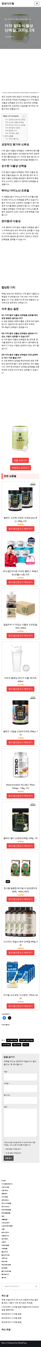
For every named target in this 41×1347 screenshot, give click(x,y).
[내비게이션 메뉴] (36, 3)
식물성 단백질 (16, 1044)
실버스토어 (5, 1232)
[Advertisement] (20, 70)
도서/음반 (5, 1197)
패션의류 (4, 1261)
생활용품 (4, 1219)
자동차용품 (5, 1245)
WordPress (22, 1343)
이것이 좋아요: (14, 139)
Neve (4, 1343)
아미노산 (25, 1044)
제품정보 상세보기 (20, 467)
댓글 (6, 1107)
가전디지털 (5, 1187)
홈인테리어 (5, 1274)
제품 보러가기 (20, 460)
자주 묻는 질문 (14, 133)
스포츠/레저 (6, 1223)
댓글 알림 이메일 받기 (13, 1149)
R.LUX (4, 1181)
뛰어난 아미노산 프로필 (17, 125)
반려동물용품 (6, 1213)
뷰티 (3, 1216)
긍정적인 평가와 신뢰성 (17, 120)
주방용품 (4, 1248)
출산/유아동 (6, 1255)
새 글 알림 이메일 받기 (13, 1153)
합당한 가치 (13, 130)
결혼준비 (4, 1193)
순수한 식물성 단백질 (16, 122)
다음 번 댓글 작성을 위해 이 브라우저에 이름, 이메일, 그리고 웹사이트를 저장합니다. (19, 1143)
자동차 (4, 1242)
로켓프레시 (5, 1200)
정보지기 (11, 37)
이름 (6, 1072)
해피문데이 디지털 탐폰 (12, 1314)
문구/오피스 (6, 1206)
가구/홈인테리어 (7, 1184)
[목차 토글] (22, 116)
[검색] (36, 1286)
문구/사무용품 (6, 1203)
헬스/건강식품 (6, 1271)
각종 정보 (5, 1190)
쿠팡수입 (4, 1258)
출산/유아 (5, 1252)
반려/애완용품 (6, 1210)
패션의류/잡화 (6, 1265)
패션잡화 (4, 1268)
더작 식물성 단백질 (12, 1040)
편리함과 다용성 (14, 128)
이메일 (6, 1083)
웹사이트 (7, 1095)
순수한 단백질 (6, 1044)
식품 (3, 1229)
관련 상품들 (8, 136)
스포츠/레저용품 (7, 1226)
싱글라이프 (5, 1236)
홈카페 (4, 1277)
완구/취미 (5, 1239)
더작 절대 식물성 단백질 (26, 1040)
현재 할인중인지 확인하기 (20, 528)
